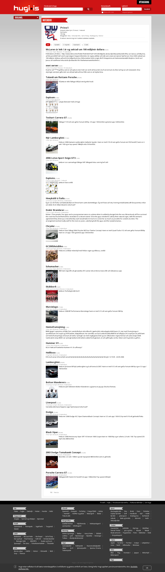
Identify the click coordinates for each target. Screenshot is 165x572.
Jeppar (49, 345)
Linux (112, 545)
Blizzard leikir (28, 537)
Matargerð (90, 514)
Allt (48, 45)
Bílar (69, 36)
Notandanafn (105, 6)
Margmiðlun (66, 521)
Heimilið (66, 514)
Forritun (129, 543)
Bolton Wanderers (56, 382)
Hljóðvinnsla (81, 524)
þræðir (57, 45)
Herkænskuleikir (48, 539)
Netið (118, 545)
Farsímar (120, 543)
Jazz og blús (128, 530)
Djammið (65, 511)
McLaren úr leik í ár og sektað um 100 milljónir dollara (75, 49)
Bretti (132, 511)
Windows (136, 545)
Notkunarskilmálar (136, 503)
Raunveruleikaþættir (94, 546)
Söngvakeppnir (117, 535)
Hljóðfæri (145, 528)
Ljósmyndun (66, 526)
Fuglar (22, 511)
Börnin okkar (18, 551)
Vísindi (16, 529)
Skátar (99, 514)
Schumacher (52, 266)
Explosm (50, 97)
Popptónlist (127, 533)
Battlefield (17, 537)
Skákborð (51, 286)
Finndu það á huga (50, 6)
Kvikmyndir (79, 546)
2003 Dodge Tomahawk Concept (63, 452)
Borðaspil (39, 537)
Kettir (51, 511)
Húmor (101, 36)
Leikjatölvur (146, 543)
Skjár (64, 543)
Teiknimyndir (66, 550)
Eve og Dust (18, 539)
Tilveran (22, 553)
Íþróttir (113, 516)
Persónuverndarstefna (120, 503)
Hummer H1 (52, 343)
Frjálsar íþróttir (116, 514)
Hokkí (147, 514)
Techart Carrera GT (56, 117)
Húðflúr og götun (78, 514)
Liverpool (51, 402)
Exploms (50, 178)
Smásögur (97, 536)
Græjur (136, 543)
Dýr (15, 508)
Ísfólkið (98, 533)
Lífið (15, 548)
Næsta (56, 492)
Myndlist (89, 536)
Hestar (37, 511)
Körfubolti (145, 516)
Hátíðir (28, 551)
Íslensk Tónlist (115, 530)
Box (125, 511)
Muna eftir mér (109, 12)
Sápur (64, 548)
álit (86, 45)
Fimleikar (146, 511)
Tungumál (49, 526)
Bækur (79, 533)
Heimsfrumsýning (55, 327)
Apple (113, 543)
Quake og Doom (46, 541)
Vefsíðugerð (77, 526)
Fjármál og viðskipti (28, 519)
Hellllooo (51, 352)
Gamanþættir (67, 546)
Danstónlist (114, 528)
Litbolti (113, 518)
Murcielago (52, 306)
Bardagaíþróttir (116, 511)
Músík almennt (115, 533)
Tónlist (113, 525)
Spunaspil (17, 543)
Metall (147, 530)
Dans (138, 511)
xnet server (52, 65)
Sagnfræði (39, 526)
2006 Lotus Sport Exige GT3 (60, 157)
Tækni (113, 540)
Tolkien (64, 538)
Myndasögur (79, 536)
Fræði (16, 524)
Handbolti (133, 514)
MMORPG (33, 541)
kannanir (76, 45)
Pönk (135, 533)
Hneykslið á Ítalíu (55, 198)
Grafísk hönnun (67, 524)
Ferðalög (82, 511)
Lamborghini (53, 362)
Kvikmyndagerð (95, 524)
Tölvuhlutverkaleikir (38, 543)
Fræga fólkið (92, 511)
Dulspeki (74, 511)
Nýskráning (144, 2)
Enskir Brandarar (55, 210)
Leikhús (64, 536)
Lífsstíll (64, 508)
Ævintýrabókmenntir (76, 538)
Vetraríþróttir (76, 36)
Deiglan (16, 519)
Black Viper (52, 432)
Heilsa (100, 511)
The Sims (26, 543)
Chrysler (50, 226)
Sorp (15, 553)
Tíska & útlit (66, 516)
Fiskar (16, 511)
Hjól (141, 514)
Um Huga (148, 503)
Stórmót (137, 518)
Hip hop (135, 528)
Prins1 (64, 27)
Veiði (147, 518)
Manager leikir (21, 541)
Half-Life (38, 539)
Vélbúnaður (126, 545)
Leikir (16, 534)
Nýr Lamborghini (55, 137)
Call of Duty (85, 36)
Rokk (149, 533)
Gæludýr (30, 511)
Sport (113, 508)
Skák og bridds (51, 289)
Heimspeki (28, 526)
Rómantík (44, 551)
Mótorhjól (50, 249)
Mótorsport (115, 555)
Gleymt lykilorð (127, 12)
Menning (65, 531)
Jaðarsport (123, 516)
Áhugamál (19, 17)
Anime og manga (68, 533)
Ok (147, 568)
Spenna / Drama (95, 548)
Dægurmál (17, 516)
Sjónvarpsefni (81, 548)
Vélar (112, 550)
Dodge (49, 412)
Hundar (44, 511)
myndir (66, 45)
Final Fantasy (28, 539)
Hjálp (109, 503)
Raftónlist (142, 533)
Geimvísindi (18, 526)
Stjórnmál (40, 519)
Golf (125, 514)
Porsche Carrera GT (56, 472)
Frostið (102, 503)
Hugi (48, 355)
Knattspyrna (94, 36)
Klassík (138, 530)
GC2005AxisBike (54, 246)
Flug (118, 553)
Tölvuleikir (50, 543)
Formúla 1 (50, 52)
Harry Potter (89, 533)
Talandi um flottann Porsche (61, 77)
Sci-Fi (71, 548)
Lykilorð (125, 6)
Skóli (51, 551)
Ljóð (71, 536)
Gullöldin (125, 528)
